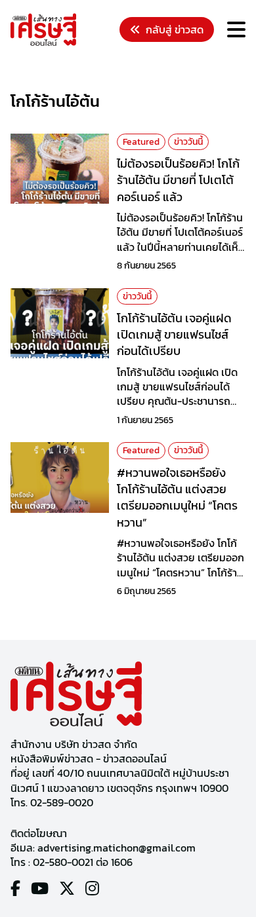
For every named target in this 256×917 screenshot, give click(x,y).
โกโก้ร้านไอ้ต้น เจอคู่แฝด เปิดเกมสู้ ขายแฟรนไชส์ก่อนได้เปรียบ (174, 334)
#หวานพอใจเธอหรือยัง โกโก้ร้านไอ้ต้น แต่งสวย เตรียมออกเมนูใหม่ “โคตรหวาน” (177, 497)
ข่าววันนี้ (188, 142)
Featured (141, 142)
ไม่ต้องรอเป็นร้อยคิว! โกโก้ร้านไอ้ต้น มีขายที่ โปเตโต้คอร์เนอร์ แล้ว (178, 180)
